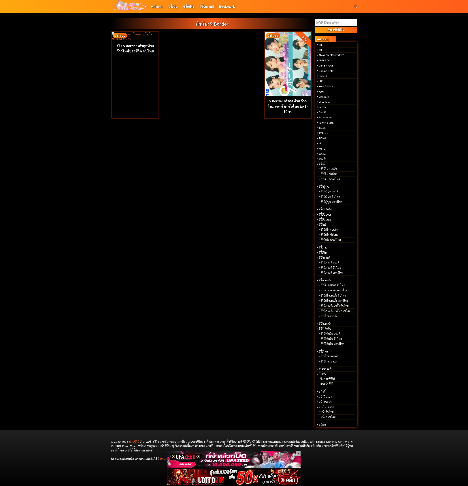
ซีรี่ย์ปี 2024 (325, 209)
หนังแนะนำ (325, 401)
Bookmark (227, 6)
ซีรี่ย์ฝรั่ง (188, 6)
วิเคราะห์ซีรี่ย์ (327, 378)
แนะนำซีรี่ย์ (326, 384)
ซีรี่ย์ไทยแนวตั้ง (328, 316)
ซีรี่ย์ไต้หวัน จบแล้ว (330, 333)
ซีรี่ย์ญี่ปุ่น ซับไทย (330, 196)
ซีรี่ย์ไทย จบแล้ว (329, 356)
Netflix (322, 107)
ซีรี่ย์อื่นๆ (323, 252)
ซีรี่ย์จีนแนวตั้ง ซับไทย (332, 285)
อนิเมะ (322, 424)
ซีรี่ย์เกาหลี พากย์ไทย (332, 272)
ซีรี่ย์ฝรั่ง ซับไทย (329, 234)
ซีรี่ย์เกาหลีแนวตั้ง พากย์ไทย (335, 311)
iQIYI (321, 91)
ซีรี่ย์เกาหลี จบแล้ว (330, 262)
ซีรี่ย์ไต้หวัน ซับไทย (331, 338)
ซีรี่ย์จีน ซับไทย (328, 174)
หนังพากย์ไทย (328, 417)
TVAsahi (323, 132)
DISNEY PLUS (326, 65)
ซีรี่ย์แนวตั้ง (325, 280)
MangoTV (324, 96)
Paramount (325, 117)
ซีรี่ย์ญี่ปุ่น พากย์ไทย (331, 201)
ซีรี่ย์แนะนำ (325, 323)
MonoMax (324, 101)
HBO (321, 81)
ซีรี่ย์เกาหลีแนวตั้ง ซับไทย (334, 305)
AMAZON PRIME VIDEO (332, 55)
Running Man (326, 122)
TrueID (322, 127)
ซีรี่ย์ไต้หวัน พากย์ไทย (332, 343)
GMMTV (323, 75)
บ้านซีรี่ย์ (134, 441)
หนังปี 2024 (325, 396)
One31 (322, 112)
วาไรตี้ (322, 391)
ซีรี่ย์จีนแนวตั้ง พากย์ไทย (334, 290)
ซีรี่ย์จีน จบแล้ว (328, 168)
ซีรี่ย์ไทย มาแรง (328, 361)
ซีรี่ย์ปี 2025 (325, 214)
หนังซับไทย (327, 411)
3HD (321, 44)
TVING (322, 138)
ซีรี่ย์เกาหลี (206, 6)
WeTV (322, 148)
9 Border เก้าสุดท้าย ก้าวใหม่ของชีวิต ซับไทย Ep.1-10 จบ (288, 106)
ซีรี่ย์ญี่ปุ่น (324, 186)
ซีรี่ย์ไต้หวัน (325, 329)
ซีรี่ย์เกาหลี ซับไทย (330, 267)
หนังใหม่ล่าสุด (326, 407)
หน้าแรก (157, 6)
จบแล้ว (322, 158)
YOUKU (323, 153)
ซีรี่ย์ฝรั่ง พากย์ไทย (330, 240)
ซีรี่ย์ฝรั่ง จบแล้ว (329, 229)
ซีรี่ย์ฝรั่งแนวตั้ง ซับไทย (333, 295)
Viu (320, 143)
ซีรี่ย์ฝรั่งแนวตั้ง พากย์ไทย (334, 300)
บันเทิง (322, 374)
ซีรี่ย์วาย (323, 247)
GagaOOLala (326, 70)
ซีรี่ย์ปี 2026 (325, 219)
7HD (321, 50)
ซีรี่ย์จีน (173, 6)
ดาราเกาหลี (325, 369)
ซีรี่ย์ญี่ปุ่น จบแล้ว (329, 191)
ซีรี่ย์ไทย (323, 351)
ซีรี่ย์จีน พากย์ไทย (330, 179)
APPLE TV (324, 60)
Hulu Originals (327, 86)
